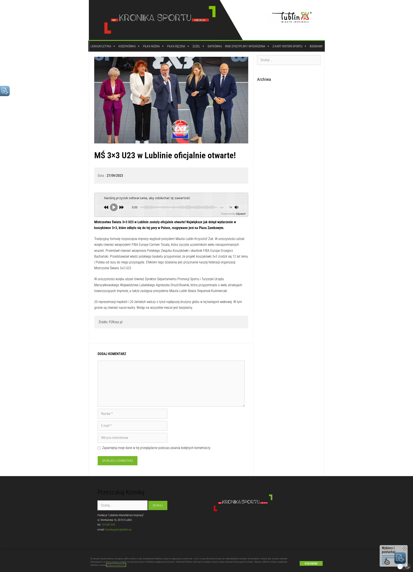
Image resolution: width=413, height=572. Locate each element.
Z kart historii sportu (287, 46)
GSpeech (240, 213)
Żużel (196, 46)
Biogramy (316, 46)
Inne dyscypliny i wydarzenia (245, 46)
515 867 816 (108, 524)
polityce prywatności (116, 565)
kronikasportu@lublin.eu (118, 529)
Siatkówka (215, 46)
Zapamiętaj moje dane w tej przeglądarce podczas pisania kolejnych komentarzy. (156, 448)
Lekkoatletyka (101, 46)
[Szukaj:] (289, 60)
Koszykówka (127, 46)
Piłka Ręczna (176, 46)
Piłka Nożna (151, 46)
